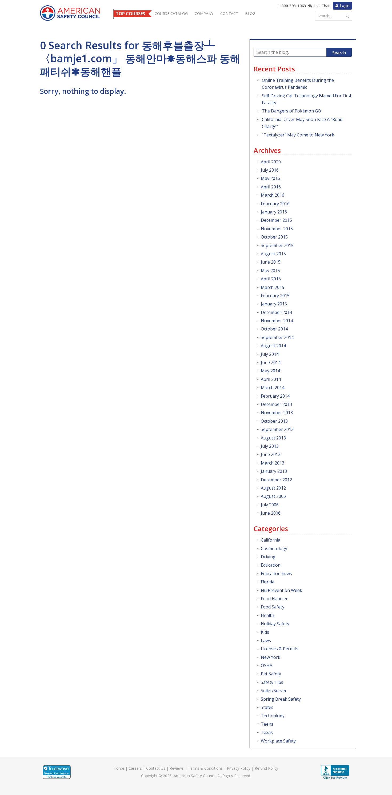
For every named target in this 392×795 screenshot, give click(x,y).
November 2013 (277, 412)
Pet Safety (271, 674)
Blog (250, 13)
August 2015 (273, 254)
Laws (266, 640)
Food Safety (272, 607)
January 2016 (274, 212)
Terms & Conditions (205, 768)
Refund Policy (266, 768)
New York (270, 657)
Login (344, 5)
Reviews (177, 768)
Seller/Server (274, 690)
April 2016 (271, 187)
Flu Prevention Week (281, 590)
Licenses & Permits (279, 649)
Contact (229, 13)
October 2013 (274, 421)
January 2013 (274, 471)
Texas (267, 732)
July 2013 (270, 446)
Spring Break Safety (281, 699)
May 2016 (270, 178)
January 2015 (274, 304)
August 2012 (273, 488)
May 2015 (270, 270)
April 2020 (271, 162)
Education (271, 565)
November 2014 (277, 321)
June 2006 (271, 513)
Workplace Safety (278, 741)
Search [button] (339, 53)
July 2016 (270, 170)
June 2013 (271, 454)
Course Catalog (171, 13)
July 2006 (270, 505)
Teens (267, 724)
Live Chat (322, 5)
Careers (135, 768)
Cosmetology (274, 548)
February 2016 (275, 204)
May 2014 (270, 371)
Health (267, 615)
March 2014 (272, 387)
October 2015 (274, 237)
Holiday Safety (275, 624)
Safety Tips (272, 682)
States (267, 707)
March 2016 (272, 195)
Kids (265, 632)
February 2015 (275, 295)
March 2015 (272, 287)
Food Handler (274, 599)
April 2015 (271, 279)
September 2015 (277, 245)
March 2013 (272, 463)
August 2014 (273, 346)
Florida (267, 582)
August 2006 (273, 496)
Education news (276, 573)
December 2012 (276, 480)
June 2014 (271, 362)
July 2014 (270, 354)
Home (119, 768)
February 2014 (275, 396)
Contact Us (155, 768)
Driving (268, 557)
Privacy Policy (238, 768)
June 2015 (271, 262)
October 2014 (274, 329)
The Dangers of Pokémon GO (291, 111)
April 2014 (271, 379)
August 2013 (273, 438)
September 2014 (277, 337)
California (270, 540)
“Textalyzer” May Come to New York (298, 135)
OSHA (266, 665)
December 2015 (276, 220)
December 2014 (276, 312)
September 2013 (277, 429)
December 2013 (276, 404)
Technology (273, 716)
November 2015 (277, 229)
